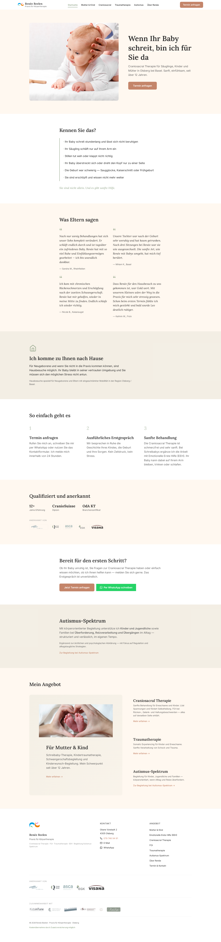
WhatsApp (109, 847)
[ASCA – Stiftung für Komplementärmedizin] (68, 527)
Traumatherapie (122, 5)
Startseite (73, 5)
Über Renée (153, 5)
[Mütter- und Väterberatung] (70, 909)
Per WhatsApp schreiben (118, 587)
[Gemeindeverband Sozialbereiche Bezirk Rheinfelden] (87, 909)
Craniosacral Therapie (160, 840)
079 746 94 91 (111, 838)
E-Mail (107, 843)
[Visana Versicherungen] (97, 527)
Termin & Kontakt (157, 865)
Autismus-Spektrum (159, 855)
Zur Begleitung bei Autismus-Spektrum (78, 652)
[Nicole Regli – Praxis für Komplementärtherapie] (113, 909)
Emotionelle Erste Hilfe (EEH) (163, 835)
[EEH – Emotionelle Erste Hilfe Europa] (54, 909)
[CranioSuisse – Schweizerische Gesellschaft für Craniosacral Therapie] (38, 527)
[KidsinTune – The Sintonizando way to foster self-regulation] (36, 909)
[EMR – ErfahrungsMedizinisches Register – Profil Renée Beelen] (55, 527)
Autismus (139, 5)
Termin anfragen (191, 4)
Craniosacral (105, 5)
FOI (151, 845)
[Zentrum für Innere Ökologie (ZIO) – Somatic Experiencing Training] (101, 909)
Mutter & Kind (88, 5)
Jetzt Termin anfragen (77, 587)
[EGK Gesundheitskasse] (82, 527)
